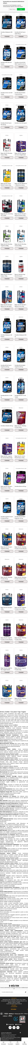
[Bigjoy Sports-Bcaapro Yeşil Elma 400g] (7, 538)
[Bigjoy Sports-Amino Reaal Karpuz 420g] (21, 447)
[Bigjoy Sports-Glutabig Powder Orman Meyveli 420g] (21, 538)
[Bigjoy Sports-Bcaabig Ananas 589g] (21, 235)
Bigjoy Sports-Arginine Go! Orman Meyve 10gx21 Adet (7, 456)
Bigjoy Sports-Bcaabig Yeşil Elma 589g (6, 244)
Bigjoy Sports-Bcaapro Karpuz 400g (6, 275)
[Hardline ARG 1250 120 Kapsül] (7, 53)
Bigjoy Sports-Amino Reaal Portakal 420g (6, 184)
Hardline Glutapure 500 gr (20, 335)
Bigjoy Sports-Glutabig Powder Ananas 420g (20, 578)
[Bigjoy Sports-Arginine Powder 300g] (21, 689)
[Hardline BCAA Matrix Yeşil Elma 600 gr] (21, 356)
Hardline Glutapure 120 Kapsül (6, 335)
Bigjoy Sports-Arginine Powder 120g (20, 668)
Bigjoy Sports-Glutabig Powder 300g (20, 638)
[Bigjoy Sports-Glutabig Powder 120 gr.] (7, 568)
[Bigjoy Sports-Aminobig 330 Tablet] (7, 205)
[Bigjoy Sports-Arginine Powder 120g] (21, 659)
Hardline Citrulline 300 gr (7, 426)
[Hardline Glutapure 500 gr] (21, 326)
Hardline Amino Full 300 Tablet (6, 93)
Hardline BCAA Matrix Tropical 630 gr (20, 93)
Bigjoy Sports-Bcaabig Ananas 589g (20, 244)
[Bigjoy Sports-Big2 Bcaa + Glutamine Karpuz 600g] (21, 174)
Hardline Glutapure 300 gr (6, 32)
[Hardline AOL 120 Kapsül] (21, 114)
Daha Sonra (12, 9)
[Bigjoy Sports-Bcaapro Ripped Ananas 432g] (21, 205)
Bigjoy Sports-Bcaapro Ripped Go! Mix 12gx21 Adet (6, 305)
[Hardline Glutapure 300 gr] (7, 23)
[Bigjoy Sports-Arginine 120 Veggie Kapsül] (7, 659)
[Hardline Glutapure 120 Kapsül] (7, 326)
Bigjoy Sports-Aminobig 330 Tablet (7, 214)
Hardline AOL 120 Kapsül (21, 123)
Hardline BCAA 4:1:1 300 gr (6, 396)
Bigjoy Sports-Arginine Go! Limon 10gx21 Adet (20, 154)
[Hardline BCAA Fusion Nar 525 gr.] (7, 114)
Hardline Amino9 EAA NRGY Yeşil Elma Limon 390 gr (20, 63)
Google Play (11, 1024)
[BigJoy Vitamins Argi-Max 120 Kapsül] (21, 265)
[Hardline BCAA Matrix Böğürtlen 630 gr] (21, 507)
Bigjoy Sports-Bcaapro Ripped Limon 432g (6, 487)
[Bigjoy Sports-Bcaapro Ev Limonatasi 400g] (7, 689)
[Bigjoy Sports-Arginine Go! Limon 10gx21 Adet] (21, 144)
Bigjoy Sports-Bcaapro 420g (6, 608)
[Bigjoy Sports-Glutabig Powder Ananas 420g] (21, 568)
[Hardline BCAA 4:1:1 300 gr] (7, 386)
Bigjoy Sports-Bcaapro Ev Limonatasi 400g (6, 699)
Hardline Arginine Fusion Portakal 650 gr (7, 517)
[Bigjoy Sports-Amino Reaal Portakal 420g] (7, 174)
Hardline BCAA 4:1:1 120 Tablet (20, 396)
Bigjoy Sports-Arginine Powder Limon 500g (20, 608)
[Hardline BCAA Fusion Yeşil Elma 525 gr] (7, 356)
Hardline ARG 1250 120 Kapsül (6, 63)
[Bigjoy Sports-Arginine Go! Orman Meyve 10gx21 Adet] (7, 447)
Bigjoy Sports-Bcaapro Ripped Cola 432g (20, 305)
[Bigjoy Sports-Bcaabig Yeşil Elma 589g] (7, 235)
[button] (6, 696)
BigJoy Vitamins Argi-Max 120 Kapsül (20, 275)
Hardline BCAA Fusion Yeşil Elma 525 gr (6, 366)
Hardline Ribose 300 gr (20, 486)
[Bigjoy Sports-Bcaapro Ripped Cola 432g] (21, 295)
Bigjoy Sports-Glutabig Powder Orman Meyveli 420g (21, 547)
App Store (19, 1024)
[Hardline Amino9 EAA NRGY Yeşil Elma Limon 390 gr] (21, 53)
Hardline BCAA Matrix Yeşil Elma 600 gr (20, 366)
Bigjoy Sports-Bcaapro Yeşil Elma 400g (6, 547)
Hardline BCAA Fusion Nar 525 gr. (6, 123)
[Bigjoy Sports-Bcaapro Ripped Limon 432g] (7, 477)
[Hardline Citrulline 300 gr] (7, 416)
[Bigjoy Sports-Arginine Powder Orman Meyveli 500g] (7, 629)
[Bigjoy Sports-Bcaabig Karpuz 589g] (7, 144)
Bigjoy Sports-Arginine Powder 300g (20, 699)
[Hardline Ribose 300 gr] (21, 477)
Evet (21, 9)
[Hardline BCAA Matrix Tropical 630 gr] (21, 83)
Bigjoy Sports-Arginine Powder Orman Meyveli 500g (7, 638)
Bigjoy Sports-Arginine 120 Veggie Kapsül (6, 668)
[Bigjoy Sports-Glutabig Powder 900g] (21, 416)
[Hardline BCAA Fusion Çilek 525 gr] (21, 23)
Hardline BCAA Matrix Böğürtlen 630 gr (20, 517)
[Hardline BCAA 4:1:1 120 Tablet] (21, 386)
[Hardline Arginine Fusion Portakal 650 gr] (7, 507)
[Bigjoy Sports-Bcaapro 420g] (7, 598)
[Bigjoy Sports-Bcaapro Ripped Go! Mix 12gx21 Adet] (7, 295)
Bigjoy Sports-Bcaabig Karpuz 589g (6, 154)
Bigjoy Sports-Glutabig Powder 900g (20, 426)
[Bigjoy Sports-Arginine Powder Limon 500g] (21, 598)
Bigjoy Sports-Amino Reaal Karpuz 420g (20, 456)
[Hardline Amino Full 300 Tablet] (7, 83)
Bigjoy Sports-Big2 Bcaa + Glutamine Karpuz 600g (21, 184)
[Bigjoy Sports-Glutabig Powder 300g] (21, 629)
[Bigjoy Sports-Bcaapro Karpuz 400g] (7, 265)
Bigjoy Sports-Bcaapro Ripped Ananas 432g (20, 214)
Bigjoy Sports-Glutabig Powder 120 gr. (6, 578)
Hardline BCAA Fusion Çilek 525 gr (20, 32)
